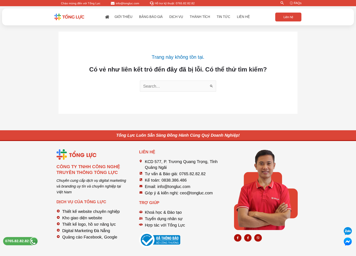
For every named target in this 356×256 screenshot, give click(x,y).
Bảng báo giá (151, 17)
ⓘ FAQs (296, 3)
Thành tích (200, 17)
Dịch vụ (176, 17)
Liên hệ (243, 17)
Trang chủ (107, 17)
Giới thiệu (123, 17)
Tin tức (223, 17)
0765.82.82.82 (17, 241)
